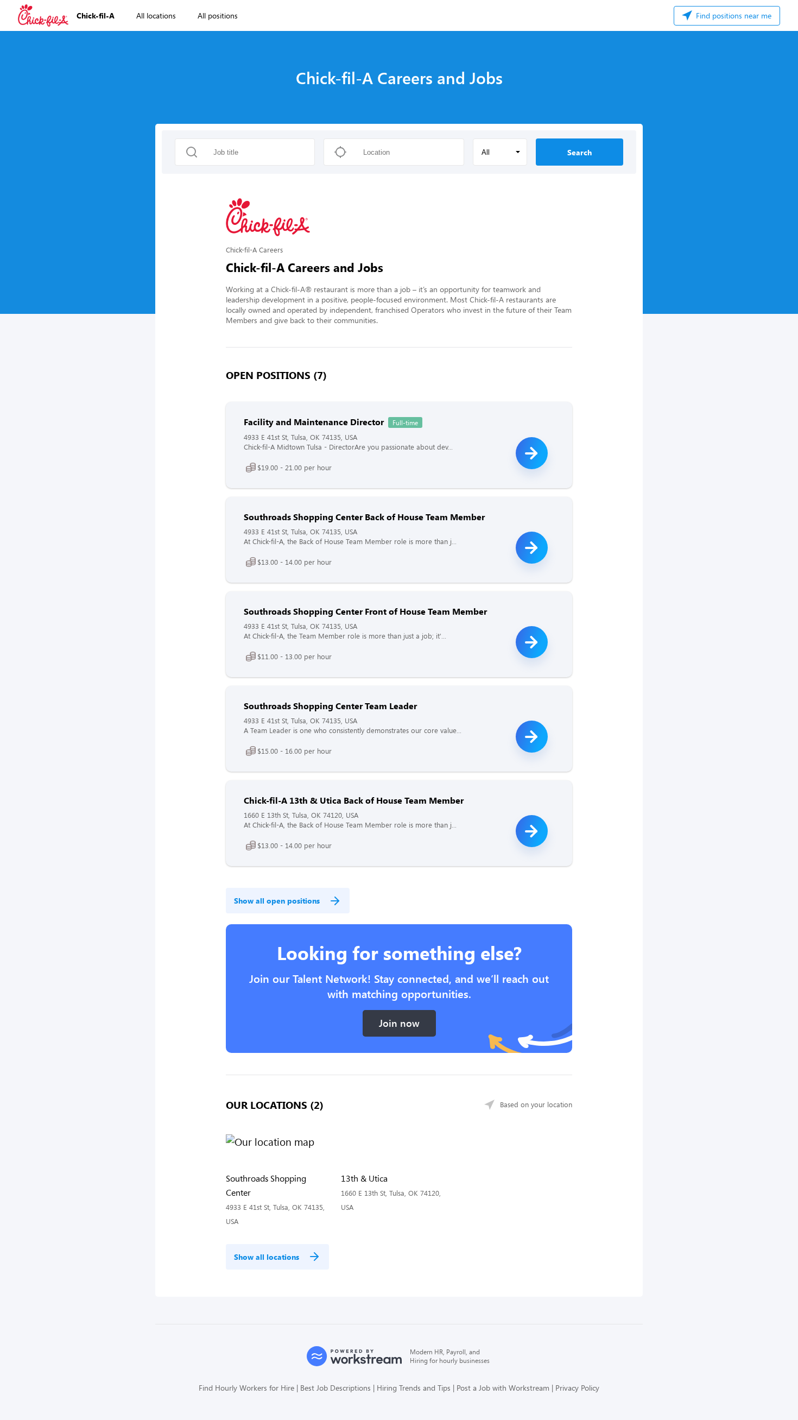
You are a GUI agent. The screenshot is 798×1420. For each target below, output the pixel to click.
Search (579, 152)
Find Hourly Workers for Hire (246, 1388)
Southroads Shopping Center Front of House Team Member (365, 611)
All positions (218, 15)
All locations (156, 15)
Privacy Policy (577, 1388)
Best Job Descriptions (335, 1388)
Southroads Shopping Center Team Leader (330, 705)
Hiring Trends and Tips (414, 1388)
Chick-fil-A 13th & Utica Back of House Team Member (354, 800)
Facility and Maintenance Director (314, 421)
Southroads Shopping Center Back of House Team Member (364, 516)
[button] (500, 152)
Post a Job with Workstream (503, 1388)
